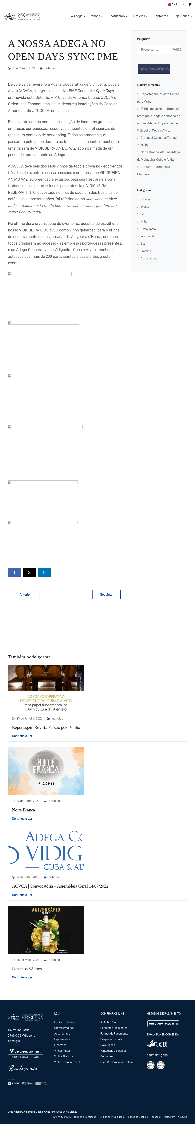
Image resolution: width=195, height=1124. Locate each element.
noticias (50, 68)
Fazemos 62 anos (27, 968)
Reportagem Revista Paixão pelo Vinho (46, 727)
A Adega (76, 16)
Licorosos (60, 1045)
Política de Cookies (137, 1116)
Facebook (155, 1116)
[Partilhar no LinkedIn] (44, 572)
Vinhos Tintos (62, 1050)
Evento (145, 206)
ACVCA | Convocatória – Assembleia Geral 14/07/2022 (60, 886)
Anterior (25, 594)
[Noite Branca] (46, 771)
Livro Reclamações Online (116, 1062)
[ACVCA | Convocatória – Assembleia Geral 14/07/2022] (46, 850)
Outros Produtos (64, 1027)
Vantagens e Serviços (113, 1050)
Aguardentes (62, 1033)
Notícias (139, 16)
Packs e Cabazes (64, 1022)
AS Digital (71, 1111)
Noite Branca (23, 809)
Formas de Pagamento (114, 1033)
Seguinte (106, 594)
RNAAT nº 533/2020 (60, 1116)
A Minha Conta (109, 1022)
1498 (143, 214)
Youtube (182, 1116)
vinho (144, 221)
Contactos (160, 16)
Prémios (146, 251)
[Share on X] (29, 572)
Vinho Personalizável (67, 1062)
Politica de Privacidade (111, 1116)
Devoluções (107, 1045)
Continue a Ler (22, 736)
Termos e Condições (85, 1116)
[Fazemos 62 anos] (46, 929)
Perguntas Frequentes (113, 1027)
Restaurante (148, 229)
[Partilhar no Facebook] (14, 572)
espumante (147, 236)
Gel (143, 243)
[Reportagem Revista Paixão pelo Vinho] (46, 688)
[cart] (190, 4)
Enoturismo (117, 16)
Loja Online (181, 16)
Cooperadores (149, 258)
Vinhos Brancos (63, 1056)
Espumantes (62, 1039)
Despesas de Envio (111, 1039)
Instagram (169, 1116)
